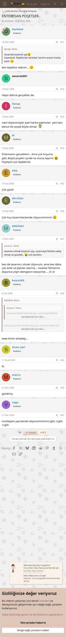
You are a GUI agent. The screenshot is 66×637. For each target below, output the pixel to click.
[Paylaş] (57, 42)
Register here (30, 578)
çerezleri (44, 600)
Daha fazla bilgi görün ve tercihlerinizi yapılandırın (32, 614)
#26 (62, 211)
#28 (62, 293)
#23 (62, 116)
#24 (62, 148)
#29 (62, 360)
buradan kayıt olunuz (33, 570)
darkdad (9, 21)
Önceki (32, 432)
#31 (62, 415)
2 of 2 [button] (43, 432)
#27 (62, 238)
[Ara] (61, 4)
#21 (62, 42)
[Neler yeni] (54, 4)
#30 (62, 387)
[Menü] (5, 4)
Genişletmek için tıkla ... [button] (33, 316)
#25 (62, 183)
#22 (62, 89)
